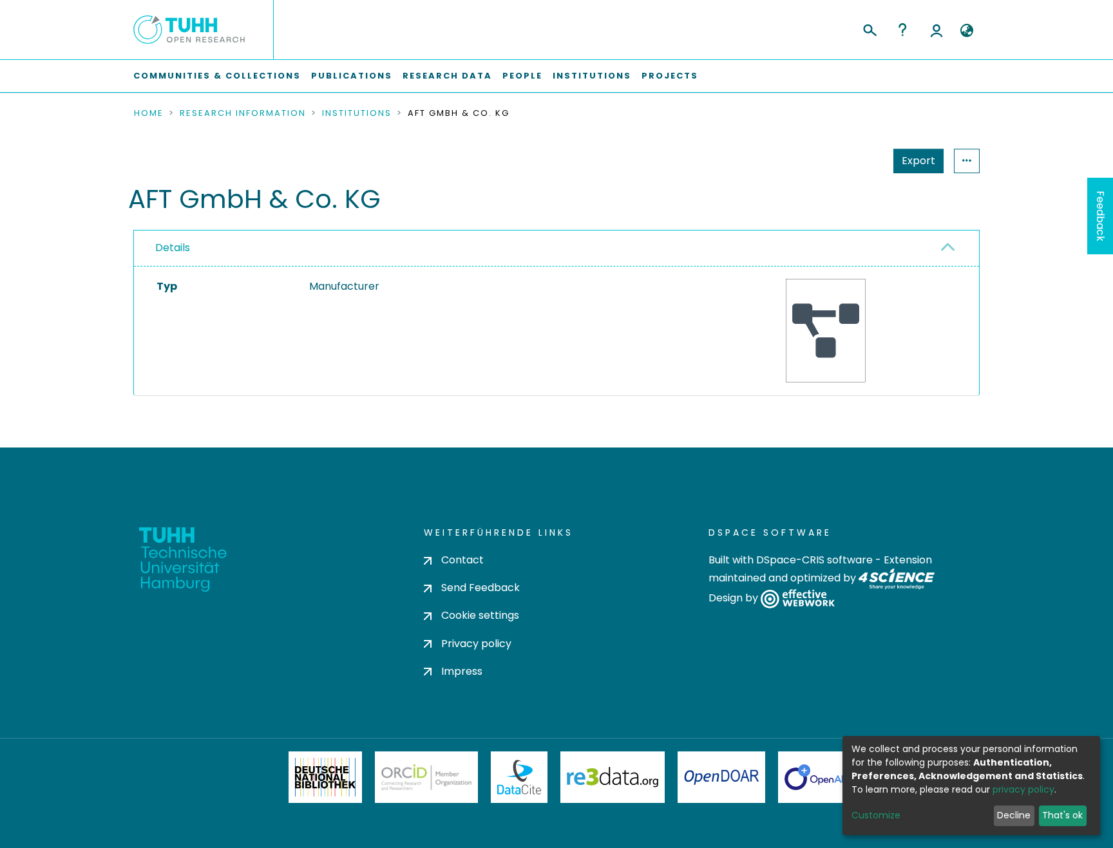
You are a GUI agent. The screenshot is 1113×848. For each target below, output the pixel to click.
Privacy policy (476, 643)
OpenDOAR (721, 777)
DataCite (519, 777)
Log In (937, 30)
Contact (462, 559)
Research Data (447, 76)
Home (149, 113)
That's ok (1062, 815)
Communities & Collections (217, 76)
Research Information (243, 113)
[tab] (556, 249)
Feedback (1100, 216)
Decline (1014, 815)
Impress (461, 671)
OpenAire (821, 777)
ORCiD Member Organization (426, 777)
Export (918, 160)
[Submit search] (869, 28)
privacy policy (1023, 789)
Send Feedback (480, 587)
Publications (351, 76)
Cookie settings (480, 615)
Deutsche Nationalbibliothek (325, 777)
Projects (670, 76)
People (522, 76)
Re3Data (612, 777)
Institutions (592, 76)
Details (172, 247)
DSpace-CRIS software (814, 559)
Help (902, 30)
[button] (966, 31)
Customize (875, 815)
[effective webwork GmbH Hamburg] (798, 598)
